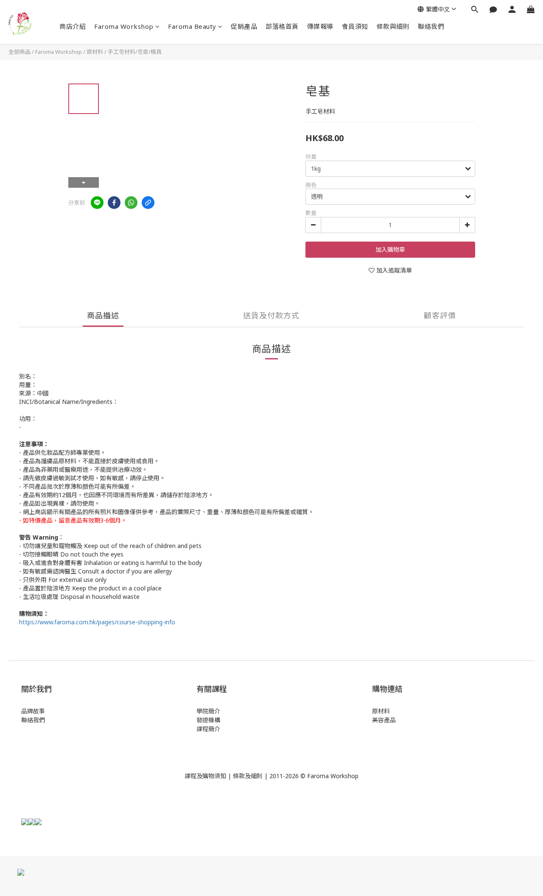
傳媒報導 (320, 26)
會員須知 (355, 26)
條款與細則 (393, 26)
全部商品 (19, 52)
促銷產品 (244, 26)
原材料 (95, 52)
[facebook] (114, 202)
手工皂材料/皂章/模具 (135, 52)
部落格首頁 (282, 26)
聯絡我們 (431, 26)
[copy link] (148, 202)
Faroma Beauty (192, 26)
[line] (97, 202)
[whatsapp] (131, 202)
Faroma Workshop (124, 26)
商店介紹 (72, 26)
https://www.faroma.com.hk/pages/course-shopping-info (97, 622)
